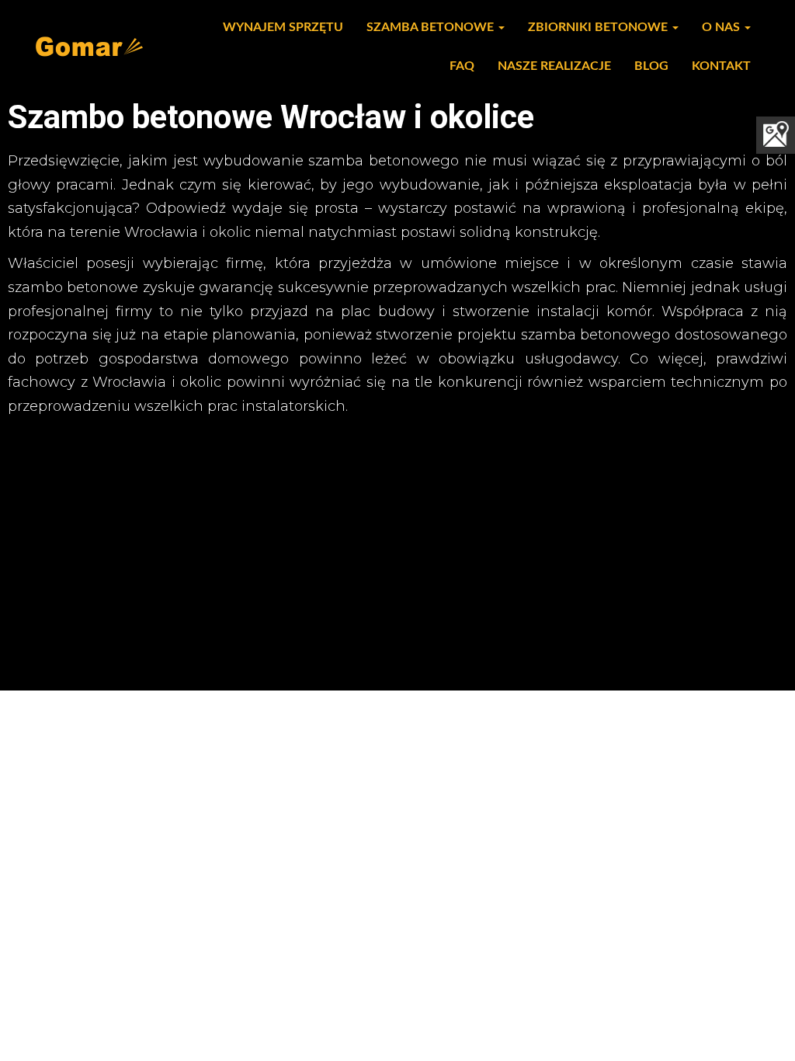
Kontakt (721, 66)
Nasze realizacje (554, 66)
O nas (722, 27)
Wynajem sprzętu (283, 27)
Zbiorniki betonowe (599, 27)
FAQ (462, 66)
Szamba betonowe (431, 27)
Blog (651, 66)
